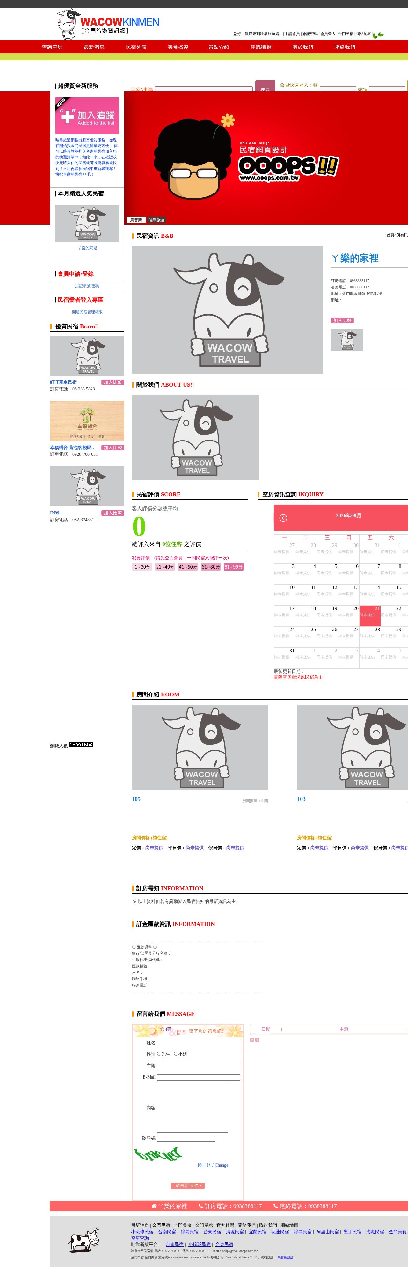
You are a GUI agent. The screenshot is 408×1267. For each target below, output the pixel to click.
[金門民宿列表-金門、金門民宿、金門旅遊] (136, 51)
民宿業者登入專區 (81, 300)
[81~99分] (234, 569)
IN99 (54, 513)
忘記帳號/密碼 (87, 286)
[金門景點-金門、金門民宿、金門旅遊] (219, 51)
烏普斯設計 (286, 1257)
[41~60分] (188, 569)
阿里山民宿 (328, 1231)
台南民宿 (167, 1231)
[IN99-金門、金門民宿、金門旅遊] (87, 504)
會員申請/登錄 (76, 274)
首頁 (390, 235)
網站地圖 (363, 34)
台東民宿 (212, 1231)
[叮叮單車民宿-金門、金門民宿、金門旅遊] (87, 374)
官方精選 (225, 1225)
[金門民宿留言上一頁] (257, 1040)
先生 (165, 1054)
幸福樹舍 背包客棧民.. (72, 447)
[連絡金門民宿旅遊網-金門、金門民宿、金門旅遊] (344, 51)
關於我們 (247, 1225)
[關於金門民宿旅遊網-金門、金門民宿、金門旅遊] (302, 51)
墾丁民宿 (352, 1231)
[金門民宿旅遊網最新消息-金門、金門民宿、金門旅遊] (94, 51)
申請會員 (292, 34)
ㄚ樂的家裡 (87, 248)
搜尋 (265, 90)
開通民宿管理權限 (87, 312)
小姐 (182, 1054)
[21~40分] (165, 569)
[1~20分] (142, 569)
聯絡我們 (268, 1225)
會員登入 (328, 34)
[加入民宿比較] (112, 383)
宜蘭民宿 (257, 1231)
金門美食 (183, 1225)
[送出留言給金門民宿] (188, 1187)
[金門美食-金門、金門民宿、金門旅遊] (177, 51)
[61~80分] (211, 569)
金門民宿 (345, 34)
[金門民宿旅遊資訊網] (110, 38)
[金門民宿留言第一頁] (252, 1040)
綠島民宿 (190, 1231)
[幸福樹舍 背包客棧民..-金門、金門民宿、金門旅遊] (87, 439)
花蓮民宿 (280, 1231)
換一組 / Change (213, 1165)
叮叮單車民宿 (63, 382)
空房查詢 (140, 1238)
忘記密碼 (310, 34)
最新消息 (140, 1225)
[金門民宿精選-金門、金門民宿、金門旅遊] (261, 51)
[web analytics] (81, 746)
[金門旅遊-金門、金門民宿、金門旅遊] (87, 132)
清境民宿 (235, 1231)
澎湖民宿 (375, 1231)
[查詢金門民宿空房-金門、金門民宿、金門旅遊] (52, 51)
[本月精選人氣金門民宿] (87, 240)
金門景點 (204, 1225)
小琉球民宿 (142, 1231)
